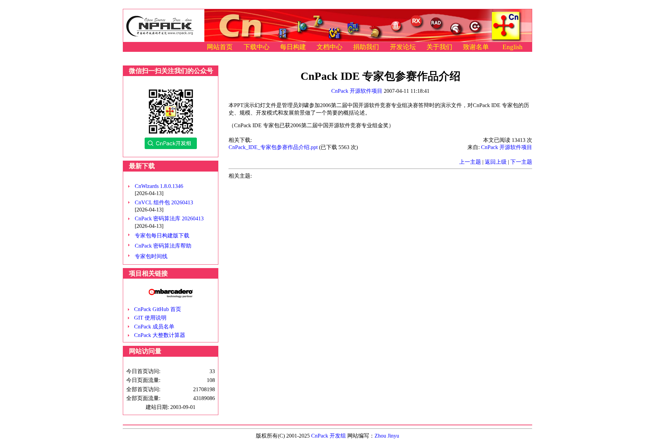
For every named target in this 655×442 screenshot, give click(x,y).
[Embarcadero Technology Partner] (171, 296)
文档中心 (330, 46)
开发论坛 (403, 46)
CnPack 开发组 (328, 436)
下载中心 (257, 46)
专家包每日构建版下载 (162, 235)
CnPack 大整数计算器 (159, 335)
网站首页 (220, 46)
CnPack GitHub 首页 (157, 309)
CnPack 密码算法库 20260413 (169, 218)
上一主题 (470, 162)
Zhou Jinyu (387, 436)
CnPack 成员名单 (154, 326)
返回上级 (496, 162)
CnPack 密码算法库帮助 (163, 246)
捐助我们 (366, 46)
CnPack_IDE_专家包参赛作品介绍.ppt (273, 147)
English (513, 46)
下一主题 (521, 162)
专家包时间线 (151, 256)
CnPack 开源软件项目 (356, 91)
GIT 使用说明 (150, 318)
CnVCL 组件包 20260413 (164, 202)
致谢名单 (476, 46)
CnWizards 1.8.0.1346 (159, 186)
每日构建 (293, 46)
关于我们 (439, 46)
